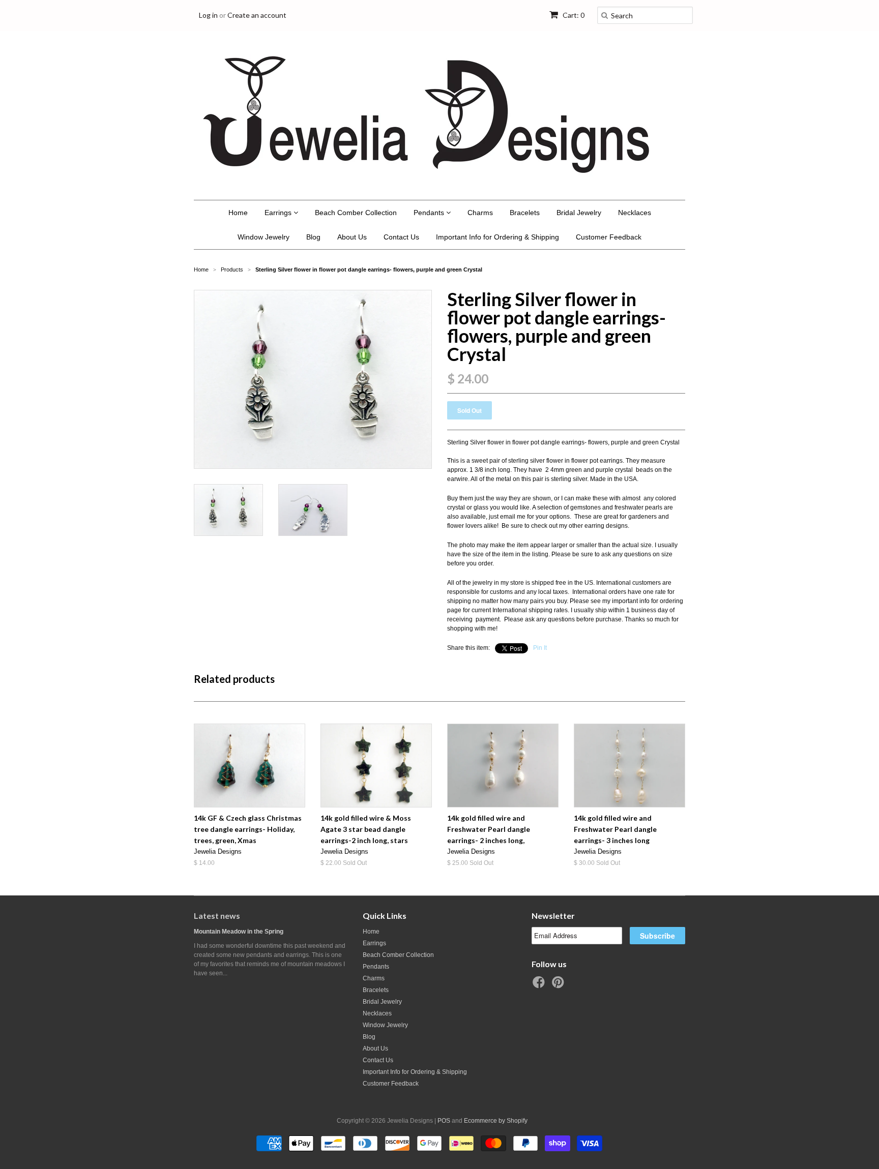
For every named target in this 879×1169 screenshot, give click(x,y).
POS (443, 1120)
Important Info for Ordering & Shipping (497, 237)
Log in (208, 15)
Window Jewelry (263, 237)
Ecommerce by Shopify (496, 1120)
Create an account (256, 15)
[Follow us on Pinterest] (559, 985)
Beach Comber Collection (356, 212)
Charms (480, 212)
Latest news (217, 915)
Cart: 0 (572, 15)
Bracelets (525, 212)
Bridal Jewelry (578, 212)
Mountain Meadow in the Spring (238, 931)
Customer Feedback (608, 237)
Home (238, 212)
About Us (352, 237)
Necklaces (634, 212)
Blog (313, 237)
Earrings (279, 212)
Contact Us (401, 237)
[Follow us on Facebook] (540, 985)
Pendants (430, 212)
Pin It (540, 647)
